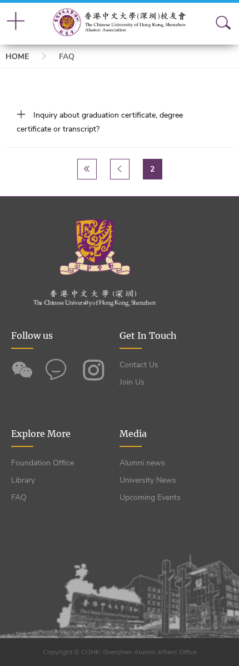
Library (23, 480)
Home (17, 56)
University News (148, 480)
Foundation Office (42, 463)
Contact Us (139, 364)
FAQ (19, 497)
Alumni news (142, 463)
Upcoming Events (150, 497)
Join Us (132, 382)
